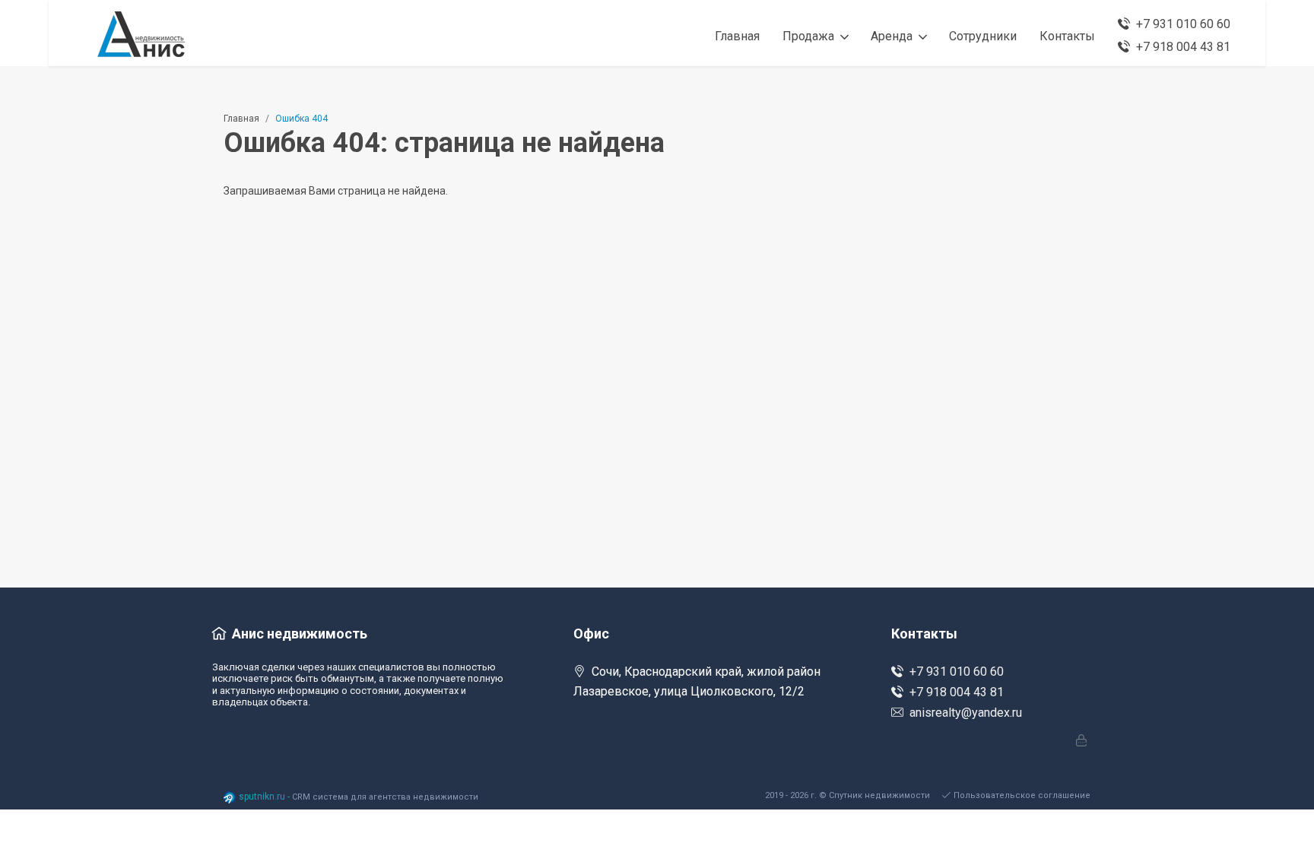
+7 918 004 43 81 (956, 692)
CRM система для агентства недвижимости (385, 797)
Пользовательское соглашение (1022, 795)
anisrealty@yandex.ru (965, 712)
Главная (241, 118)
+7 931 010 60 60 (956, 671)
